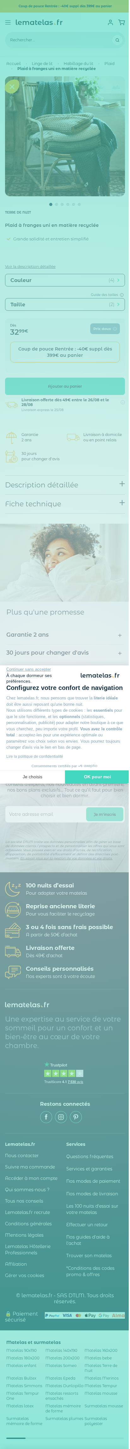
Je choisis (32, 776)
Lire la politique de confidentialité (34, 756)
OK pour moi (97, 776)
